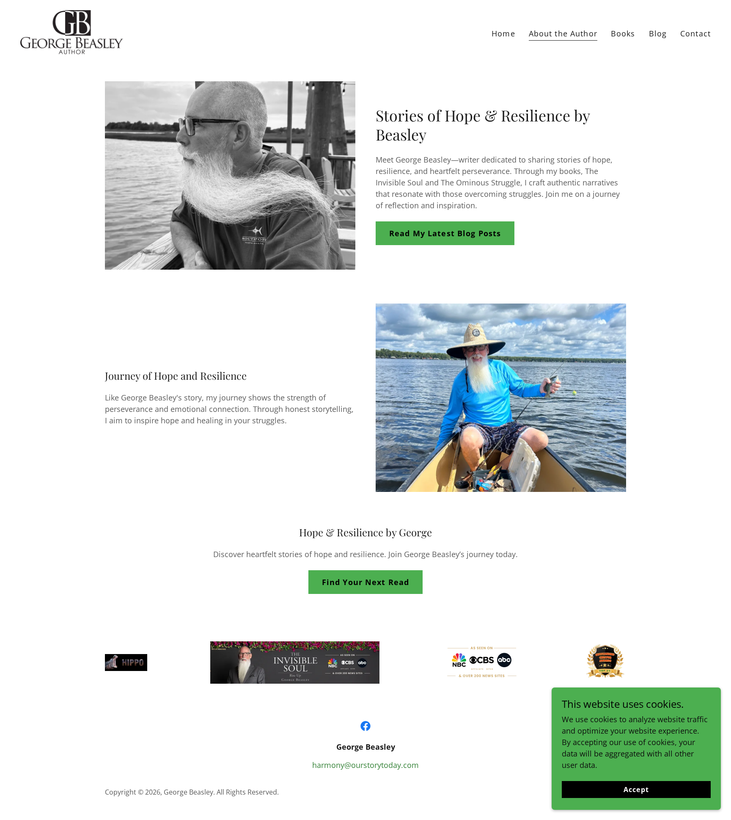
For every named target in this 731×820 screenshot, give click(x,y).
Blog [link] (658, 33)
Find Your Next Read (365, 582)
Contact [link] (695, 33)
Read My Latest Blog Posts (445, 233)
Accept (636, 789)
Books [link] (623, 33)
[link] (71, 31)
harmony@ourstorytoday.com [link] (365, 765)
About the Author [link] (563, 33)
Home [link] (503, 33)
